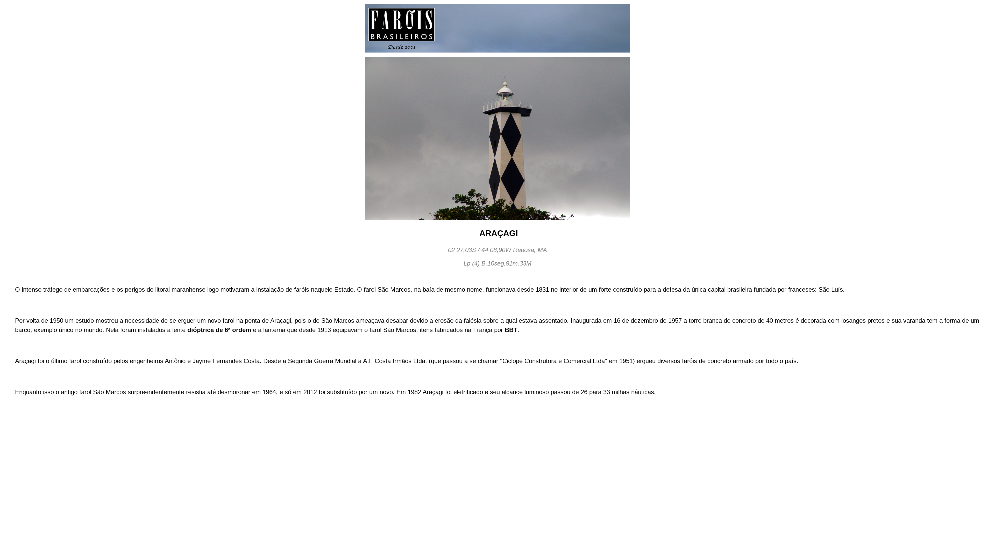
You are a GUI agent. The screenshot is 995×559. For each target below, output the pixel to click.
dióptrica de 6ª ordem (219, 329)
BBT (511, 329)
